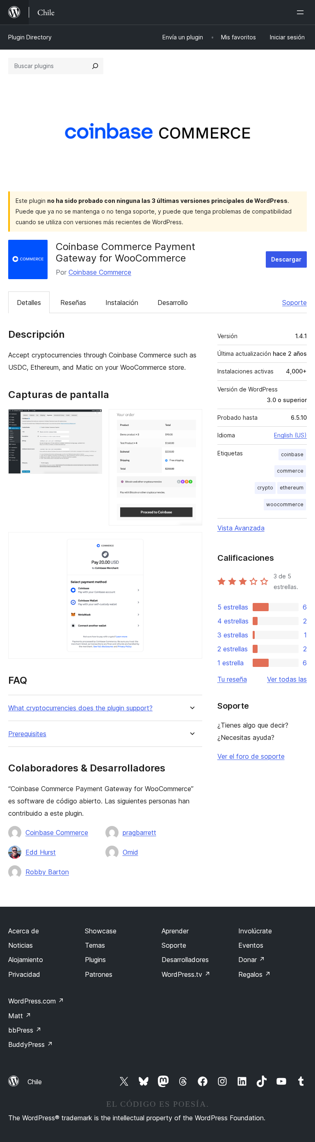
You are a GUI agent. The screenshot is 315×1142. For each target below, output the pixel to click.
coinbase (292, 454)
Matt (19, 1016)
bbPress (24, 1030)
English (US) (290, 435)
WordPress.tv (186, 974)
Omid (130, 852)
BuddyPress (30, 1044)
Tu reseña (232, 679)
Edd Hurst (40, 852)
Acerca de (23, 931)
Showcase (100, 931)
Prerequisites (27, 734)
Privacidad (24, 974)
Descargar (286, 259)
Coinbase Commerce (99, 272)
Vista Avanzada (241, 528)
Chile (34, 1082)
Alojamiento (25, 959)
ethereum (292, 488)
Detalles (29, 302)
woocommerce (285, 504)
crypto (265, 488)
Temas (95, 945)
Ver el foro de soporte (251, 756)
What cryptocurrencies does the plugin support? (80, 708)
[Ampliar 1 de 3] (91, 420)
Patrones (98, 974)
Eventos (250, 945)
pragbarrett (139, 832)
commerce (290, 471)
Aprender (175, 931)
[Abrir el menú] (302, 12)
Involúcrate (255, 931)
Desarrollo (173, 302)
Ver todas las (287, 679)
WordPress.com (36, 1001)
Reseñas (73, 302)
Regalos (254, 974)
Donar (251, 959)
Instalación (121, 302)
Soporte (294, 302)
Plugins (95, 959)
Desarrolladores (185, 959)
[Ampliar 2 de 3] (191, 420)
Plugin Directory (30, 37)
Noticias (20, 945)
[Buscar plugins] (95, 66)
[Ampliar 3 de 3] (191, 543)
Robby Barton (47, 872)
